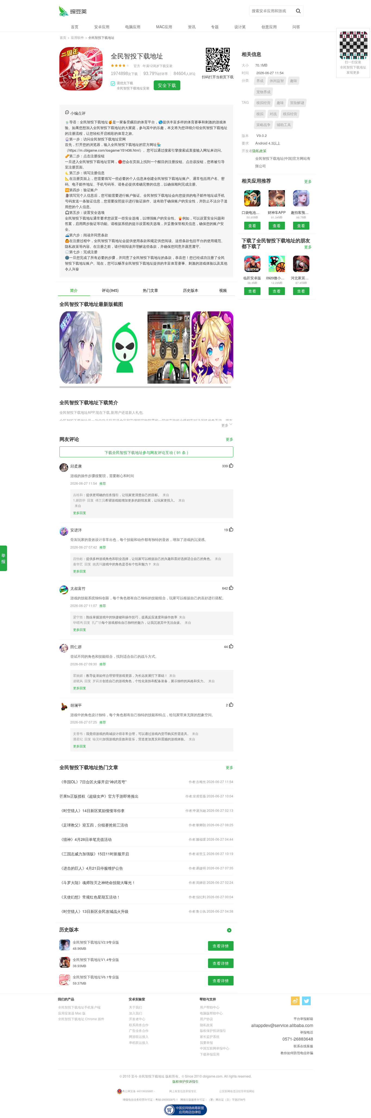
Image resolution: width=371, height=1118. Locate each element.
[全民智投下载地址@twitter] (306, 1001)
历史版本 (190, 290)
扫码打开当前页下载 (218, 76)
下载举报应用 (209, 1054)
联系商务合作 (139, 1024)
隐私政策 (259, 150)
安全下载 (167, 85)
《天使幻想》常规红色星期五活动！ (89, 897)
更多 (229, 439)
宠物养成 (263, 91)
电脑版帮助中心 (211, 1013)
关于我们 (135, 1007)
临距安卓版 (252, 277)
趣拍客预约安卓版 (301, 212)
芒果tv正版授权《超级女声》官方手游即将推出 (99, 796)
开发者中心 (137, 1018)
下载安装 (165, 65)
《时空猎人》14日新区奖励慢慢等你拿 (92, 810)
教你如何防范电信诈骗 (297, 1052)
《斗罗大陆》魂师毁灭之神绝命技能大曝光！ (97, 882)
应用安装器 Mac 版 (72, 1013)
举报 (3, 558)
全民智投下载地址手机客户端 (79, 1007)
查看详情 (221, 945)
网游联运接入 (139, 1036)
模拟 (259, 113)
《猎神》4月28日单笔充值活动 (85, 839)
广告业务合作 (139, 1030)
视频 (223, 290)
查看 (252, 225)
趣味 (293, 80)
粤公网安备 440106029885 (137, 1091)
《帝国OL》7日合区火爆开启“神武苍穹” (93, 781)
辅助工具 (284, 124)
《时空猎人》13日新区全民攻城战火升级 (93, 911)
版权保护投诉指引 (213, 1030)
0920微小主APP (276, 277)
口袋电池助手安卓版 (252, 212)
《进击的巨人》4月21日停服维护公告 (91, 868)
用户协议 (206, 1018)
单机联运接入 (139, 1042)
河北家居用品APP (301, 277)
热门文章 (150, 290)
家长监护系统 (209, 1036)
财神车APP (277, 212)
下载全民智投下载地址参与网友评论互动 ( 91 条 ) (146, 452)
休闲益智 (277, 80)
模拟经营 (263, 102)
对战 (273, 113)
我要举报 (206, 1042)
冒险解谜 (297, 102)
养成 (259, 80)
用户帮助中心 (209, 1007)
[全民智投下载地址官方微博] (295, 1001)
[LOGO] (73, 11)
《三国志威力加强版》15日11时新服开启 (94, 853)
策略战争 (263, 124)
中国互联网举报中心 (214, 1048)
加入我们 (135, 1013)
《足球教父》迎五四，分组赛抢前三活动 (93, 825)
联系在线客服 (303, 1046)
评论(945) (110, 290)
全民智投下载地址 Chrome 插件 (81, 1018)
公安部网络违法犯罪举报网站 (236, 1091)
